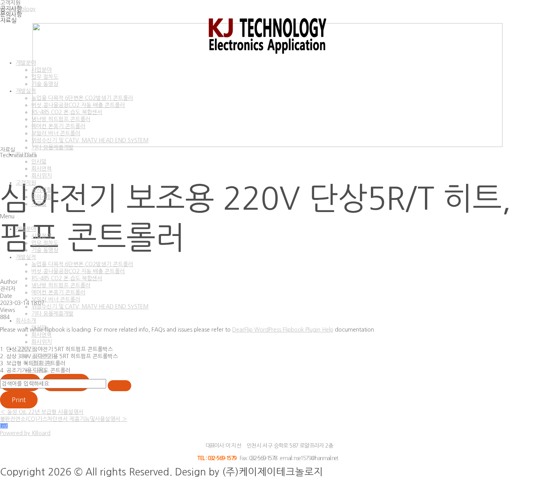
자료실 (39, 204)
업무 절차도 (44, 77)
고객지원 (26, 182)
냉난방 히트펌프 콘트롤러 (60, 119)
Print (19, 400)
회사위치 (41, 175)
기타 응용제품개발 (52, 147)
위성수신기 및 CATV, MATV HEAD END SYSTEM (89, 140)
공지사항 (41, 189)
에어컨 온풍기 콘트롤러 (58, 126)
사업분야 (41, 70)
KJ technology (18, 9)
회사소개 (26, 154)
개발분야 (26, 62)
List (4, 426)
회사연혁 (41, 168)
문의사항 (41, 197)
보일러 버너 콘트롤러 (55, 133)
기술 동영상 (44, 84)
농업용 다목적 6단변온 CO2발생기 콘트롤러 (82, 98)
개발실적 (26, 91)
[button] (267, 216)
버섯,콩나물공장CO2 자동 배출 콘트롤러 (78, 105)
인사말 (39, 161)
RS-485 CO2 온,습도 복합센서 (66, 112)
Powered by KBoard (25, 433)
